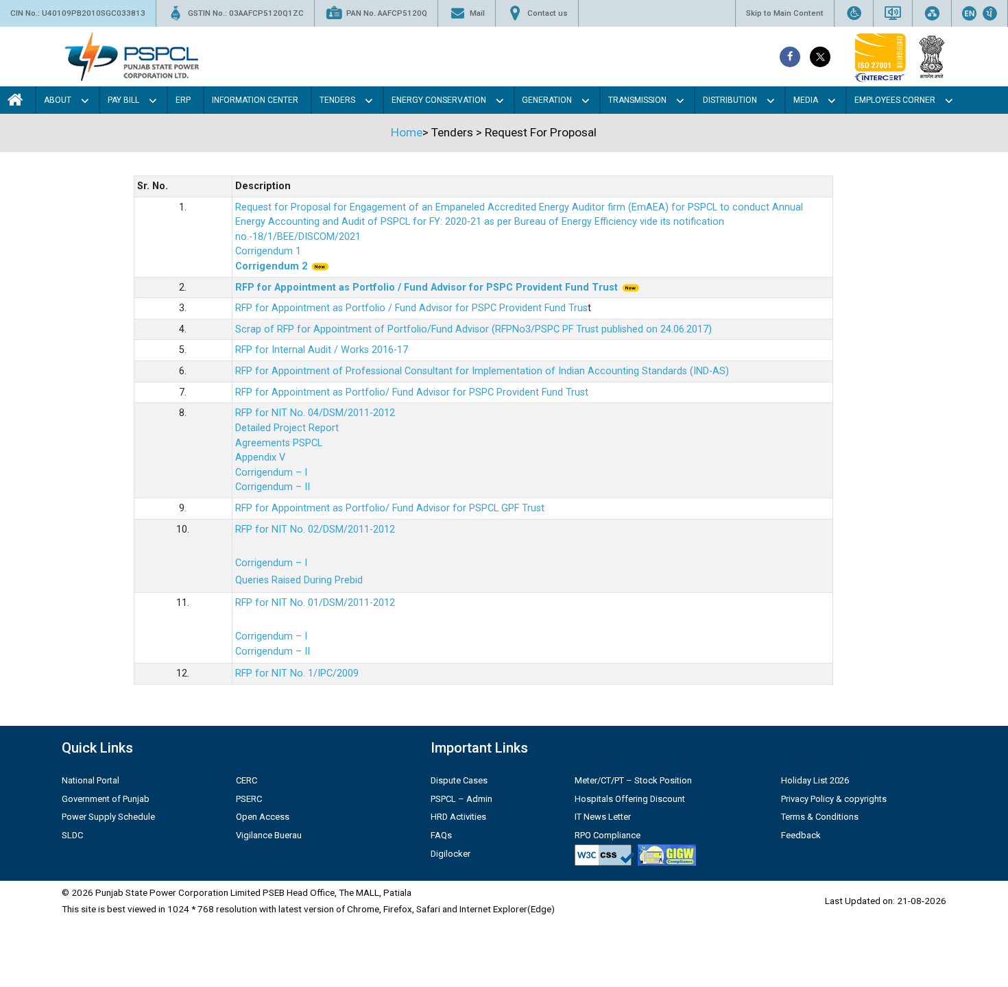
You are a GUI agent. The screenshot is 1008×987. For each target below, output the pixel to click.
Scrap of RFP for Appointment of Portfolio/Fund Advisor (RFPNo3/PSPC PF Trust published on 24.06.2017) (473, 329)
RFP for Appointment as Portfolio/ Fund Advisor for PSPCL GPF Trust (389, 508)
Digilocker (450, 854)
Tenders (337, 100)
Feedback (801, 835)
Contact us (547, 13)
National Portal (90, 780)
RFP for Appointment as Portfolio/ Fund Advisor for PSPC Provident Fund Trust (411, 392)
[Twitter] (820, 57)
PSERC (249, 799)
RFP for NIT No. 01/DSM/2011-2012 (315, 603)
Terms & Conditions (820, 817)
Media (805, 100)
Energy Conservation (439, 100)
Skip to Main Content (785, 13)
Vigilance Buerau (269, 835)
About (57, 100)
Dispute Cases (459, 780)
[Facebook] (790, 57)
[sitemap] (932, 13)
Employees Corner (894, 100)
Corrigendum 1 (268, 251)
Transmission (637, 100)
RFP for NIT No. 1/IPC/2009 (297, 673)
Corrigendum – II (272, 487)
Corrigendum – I (271, 472)
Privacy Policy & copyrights (834, 799)
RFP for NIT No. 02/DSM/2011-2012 (315, 529)
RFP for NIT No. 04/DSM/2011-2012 (315, 413)
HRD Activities (458, 817)
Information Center (255, 100)
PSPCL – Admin (461, 799)
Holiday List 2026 (815, 780)
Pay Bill (123, 100)
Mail (477, 13)
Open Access (262, 817)
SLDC (72, 835)
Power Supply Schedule (108, 817)
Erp (183, 100)
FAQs (441, 835)
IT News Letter (603, 817)
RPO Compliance (607, 835)
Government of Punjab (105, 799)
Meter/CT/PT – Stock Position (633, 780)
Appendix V (260, 457)
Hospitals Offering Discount (630, 799)
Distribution (730, 100)
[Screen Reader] (893, 13)
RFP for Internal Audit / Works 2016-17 (321, 350)
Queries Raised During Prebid (299, 580)
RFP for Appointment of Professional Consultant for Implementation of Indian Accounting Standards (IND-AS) (482, 371)
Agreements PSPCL (278, 443)
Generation (547, 100)
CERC (246, 780)
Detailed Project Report (287, 428)
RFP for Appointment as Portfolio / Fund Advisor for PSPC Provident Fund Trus (411, 308)
